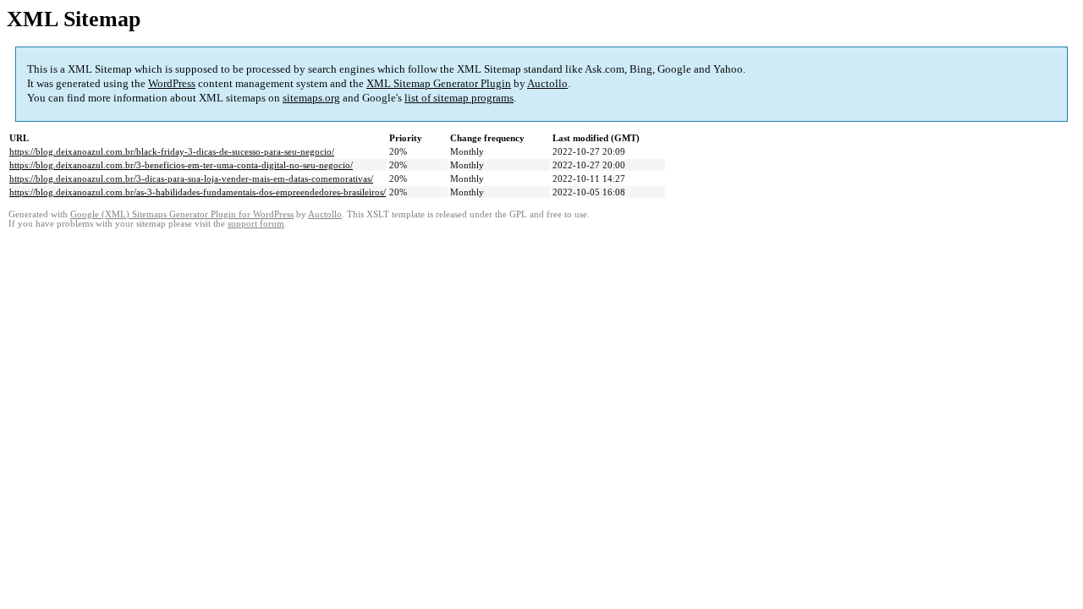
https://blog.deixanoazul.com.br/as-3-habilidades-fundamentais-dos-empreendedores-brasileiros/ (197, 192)
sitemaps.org (311, 97)
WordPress (171, 83)
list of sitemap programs (459, 97)
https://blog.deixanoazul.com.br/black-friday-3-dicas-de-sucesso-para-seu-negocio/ (171, 151)
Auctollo (547, 83)
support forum (256, 223)
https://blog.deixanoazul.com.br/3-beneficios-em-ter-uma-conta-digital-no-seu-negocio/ (181, 165)
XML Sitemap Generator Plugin (438, 83)
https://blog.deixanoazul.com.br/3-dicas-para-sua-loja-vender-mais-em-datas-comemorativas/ (191, 178)
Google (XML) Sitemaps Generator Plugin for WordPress (182, 214)
